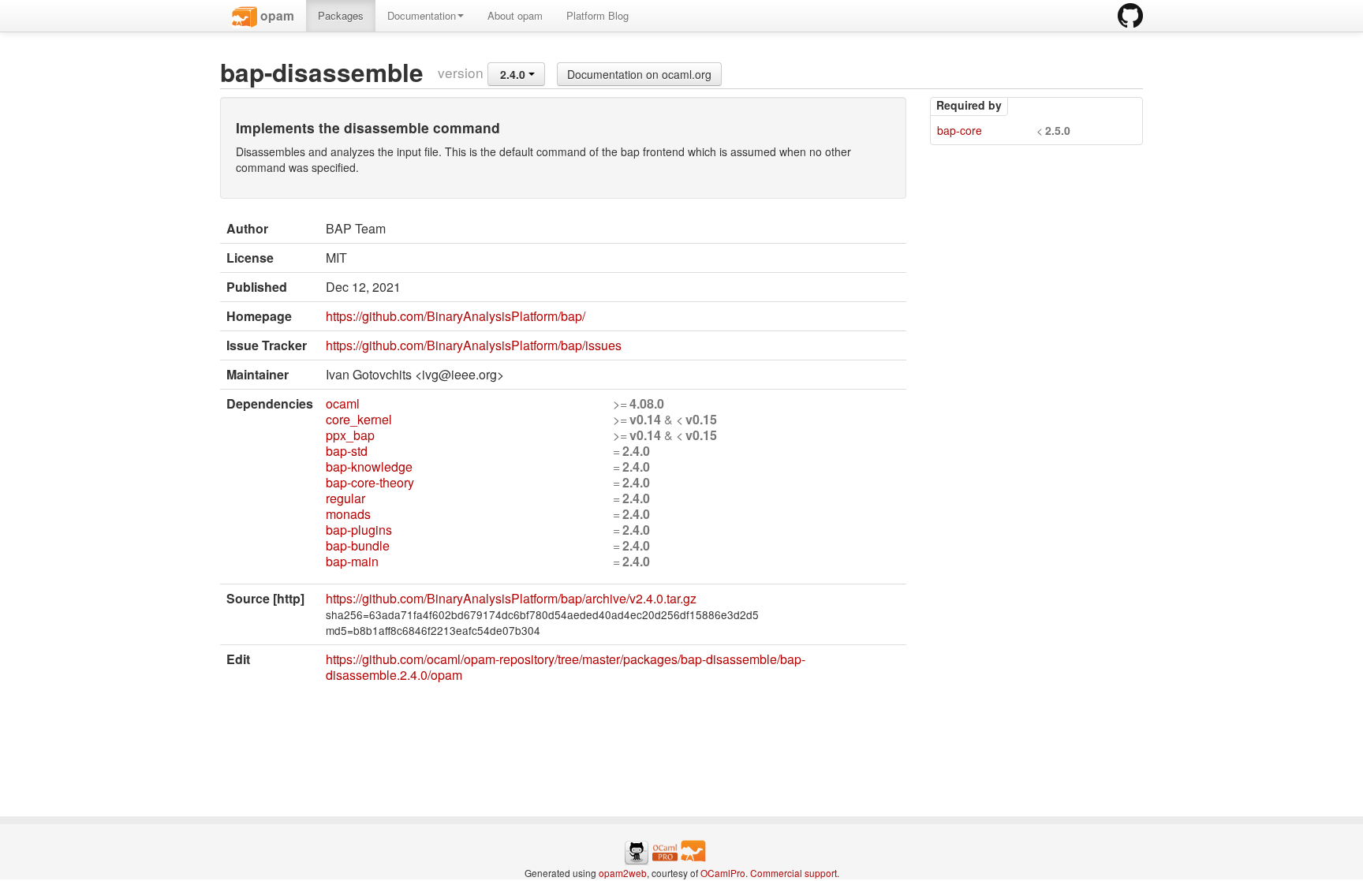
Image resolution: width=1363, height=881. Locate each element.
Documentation (421, 15)
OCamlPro (722, 872)
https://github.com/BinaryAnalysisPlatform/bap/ (455, 316)
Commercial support (793, 872)
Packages (341, 15)
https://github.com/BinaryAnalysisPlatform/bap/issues (474, 345)
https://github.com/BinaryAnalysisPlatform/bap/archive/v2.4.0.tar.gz (511, 598)
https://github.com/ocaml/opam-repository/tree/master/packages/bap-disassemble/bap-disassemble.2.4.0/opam (565, 667)
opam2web (623, 872)
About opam (515, 15)
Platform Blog (597, 15)
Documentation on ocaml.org (639, 74)
